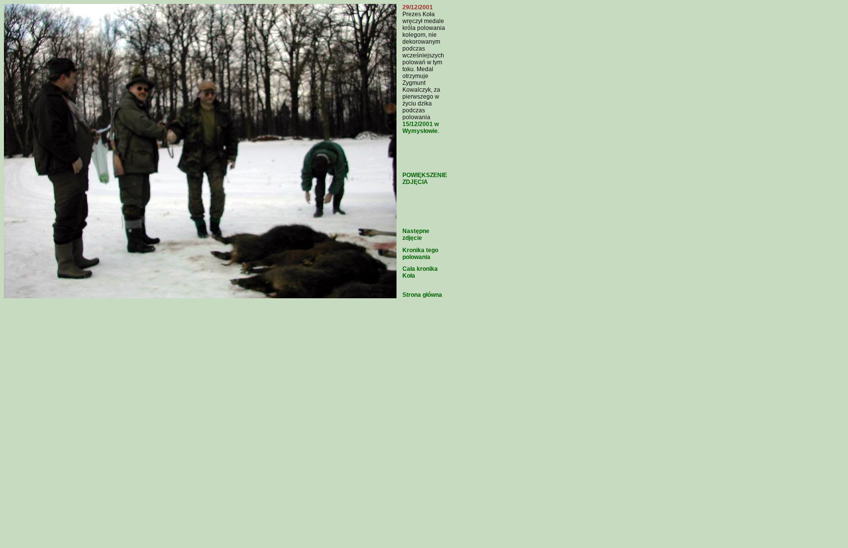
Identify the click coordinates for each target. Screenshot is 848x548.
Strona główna (422, 294)
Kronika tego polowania (420, 254)
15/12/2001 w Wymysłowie (420, 127)
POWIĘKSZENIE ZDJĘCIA (424, 178)
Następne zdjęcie (415, 234)
